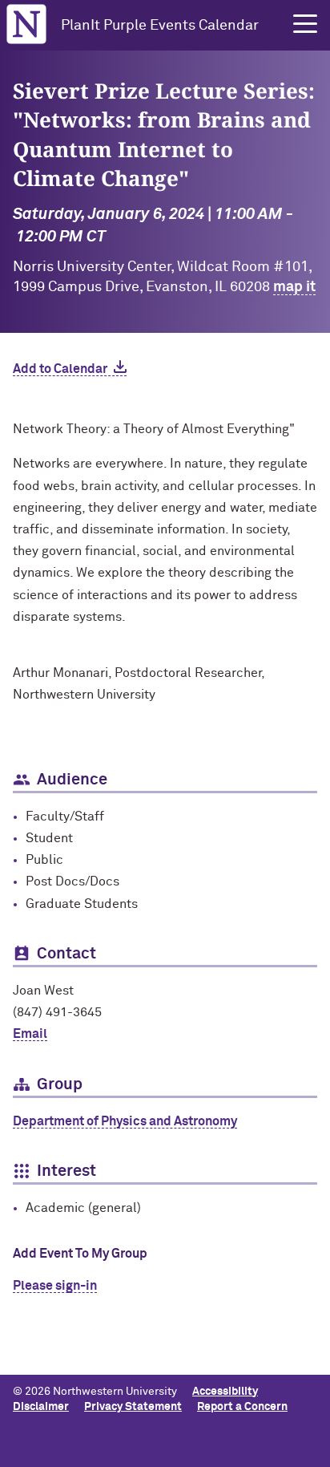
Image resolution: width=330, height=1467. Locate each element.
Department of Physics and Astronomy (125, 1121)
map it (294, 287)
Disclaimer (41, 1406)
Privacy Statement (133, 1406)
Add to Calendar (60, 369)
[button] (305, 24)
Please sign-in (55, 1285)
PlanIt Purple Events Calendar (160, 25)
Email (30, 1033)
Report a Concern (242, 1406)
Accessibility (225, 1391)
